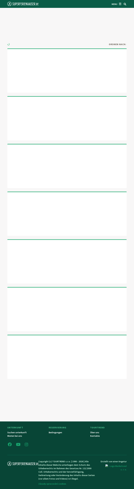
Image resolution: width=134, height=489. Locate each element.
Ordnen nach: (117, 44)
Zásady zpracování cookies (52, 483)
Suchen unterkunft (17, 432)
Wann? (53, 14)
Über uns (94, 432)
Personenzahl (95, 14)
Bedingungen (55, 432)
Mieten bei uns (14, 435)
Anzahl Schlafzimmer (100, 25)
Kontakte (95, 435)
